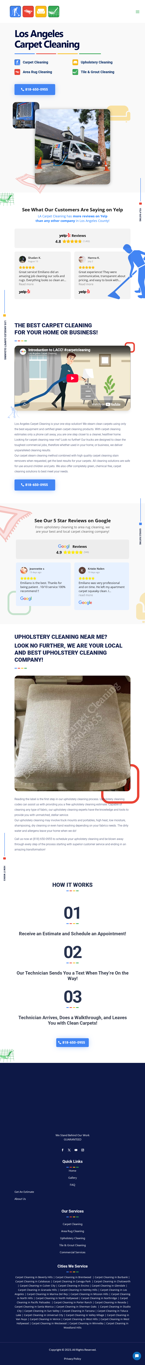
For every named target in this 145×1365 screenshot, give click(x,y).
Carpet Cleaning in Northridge (99, 1298)
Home (72, 1171)
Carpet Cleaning (72, 1224)
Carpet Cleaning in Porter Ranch (73, 1302)
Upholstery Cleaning (72, 1238)
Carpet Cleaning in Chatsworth (112, 1281)
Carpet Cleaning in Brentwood (74, 1277)
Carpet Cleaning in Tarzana (78, 1310)
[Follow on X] (69, 1150)
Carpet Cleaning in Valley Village (85, 1315)
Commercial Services (72, 1252)
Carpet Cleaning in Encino (73, 1285)
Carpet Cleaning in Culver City (37, 1285)
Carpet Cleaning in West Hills (80, 1319)
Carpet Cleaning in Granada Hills (37, 1289)
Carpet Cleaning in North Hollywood (57, 1298)
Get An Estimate (24, 1192)
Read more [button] (26, 284)
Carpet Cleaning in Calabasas (33, 1281)
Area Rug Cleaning (72, 1231)
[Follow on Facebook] (62, 1150)
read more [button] (86, 595)
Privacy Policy (72, 1358)
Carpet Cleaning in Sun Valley (41, 1310)
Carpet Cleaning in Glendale (108, 1285)
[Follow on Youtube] (76, 1150)
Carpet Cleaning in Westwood (49, 1323)
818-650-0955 (36, 89)
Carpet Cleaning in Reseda (110, 1302)
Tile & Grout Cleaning (72, 1245)
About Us (20, 1199)
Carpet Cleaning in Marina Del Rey (47, 1294)
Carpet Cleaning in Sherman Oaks (76, 1306)
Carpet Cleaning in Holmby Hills (78, 1289)
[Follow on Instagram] (82, 1150)
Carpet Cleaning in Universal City (43, 1315)
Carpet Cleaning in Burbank (111, 1277)
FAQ (72, 1185)
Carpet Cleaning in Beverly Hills (34, 1277)
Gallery (72, 1178)
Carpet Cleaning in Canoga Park (72, 1281)
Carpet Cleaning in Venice (45, 1319)
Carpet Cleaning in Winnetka (86, 1323)
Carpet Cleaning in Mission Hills (89, 1294)
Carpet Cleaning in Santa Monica (34, 1306)
